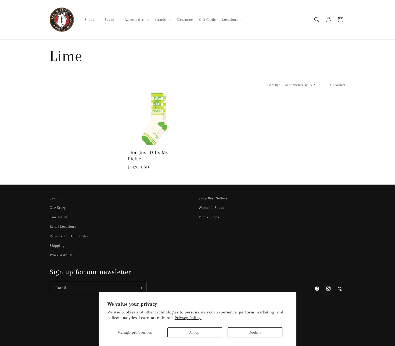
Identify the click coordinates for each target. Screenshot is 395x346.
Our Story (58, 208)
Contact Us (59, 217)
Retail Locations (63, 226)
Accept (194, 332)
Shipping (57, 245)
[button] (91, 19)
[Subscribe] (140, 288)
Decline (255, 332)
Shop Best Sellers (213, 198)
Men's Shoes (209, 217)
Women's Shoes (211, 208)
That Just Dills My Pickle (148, 155)
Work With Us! (62, 255)
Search (55, 198)
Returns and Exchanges (69, 236)
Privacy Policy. (188, 317)
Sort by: (273, 85)
